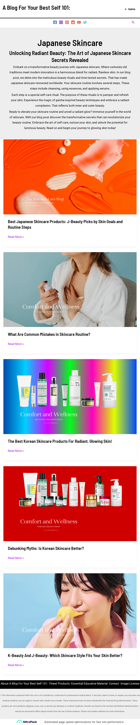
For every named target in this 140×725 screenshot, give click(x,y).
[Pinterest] (67, 22)
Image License (130, 683)
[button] (133, 22)
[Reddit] (73, 22)
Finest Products (59, 683)
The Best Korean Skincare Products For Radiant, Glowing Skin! (60, 441)
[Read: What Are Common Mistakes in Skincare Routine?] (70, 289)
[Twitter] (85, 22)
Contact (114, 683)
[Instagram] (61, 22)
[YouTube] (79, 22)
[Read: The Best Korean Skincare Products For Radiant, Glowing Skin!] (70, 396)
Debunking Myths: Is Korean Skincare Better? (46, 548)
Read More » (16, 236)
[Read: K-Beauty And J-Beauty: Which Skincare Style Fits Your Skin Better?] (70, 610)
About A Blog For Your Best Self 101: (24, 683)
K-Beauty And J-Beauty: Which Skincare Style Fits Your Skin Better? (65, 655)
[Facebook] (55, 22)
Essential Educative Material (89, 683)
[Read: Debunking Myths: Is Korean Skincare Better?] (70, 503)
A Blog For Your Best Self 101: (37, 7)
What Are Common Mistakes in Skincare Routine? (49, 334)
